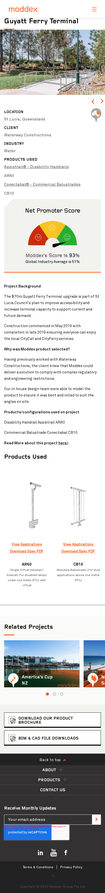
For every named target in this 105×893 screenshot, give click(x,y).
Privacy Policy (71, 867)
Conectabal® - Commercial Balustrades (42, 184)
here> (63, 442)
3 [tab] (61, 694)
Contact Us (52, 790)
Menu (94, 9)
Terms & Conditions (38, 867)
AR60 (9, 175)
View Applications (27, 544)
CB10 (9, 193)
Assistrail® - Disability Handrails (36, 166)
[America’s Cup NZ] (42, 663)
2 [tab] (54, 694)
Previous (93, 102)
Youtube (53, 852)
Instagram (40, 852)
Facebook (65, 852)
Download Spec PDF (27, 551)
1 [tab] (47, 694)
